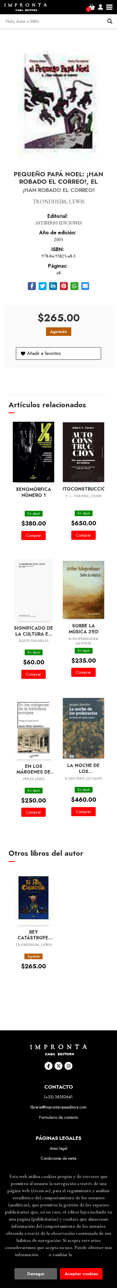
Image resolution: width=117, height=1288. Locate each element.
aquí (43, 1254)
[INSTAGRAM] (68, 1066)
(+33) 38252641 (58, 1097)
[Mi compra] (92, 7)
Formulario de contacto (58, 1117)
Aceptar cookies (81, 1274)
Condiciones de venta (58, 1158)
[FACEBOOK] (48, 1066)
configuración (87, 1254)
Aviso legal (58, 1148)
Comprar (33, 535)
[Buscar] (110, 21)
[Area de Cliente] (100, 7)
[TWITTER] (58, 1066)
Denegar (36, 1274)
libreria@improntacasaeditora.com (58, 1107)
